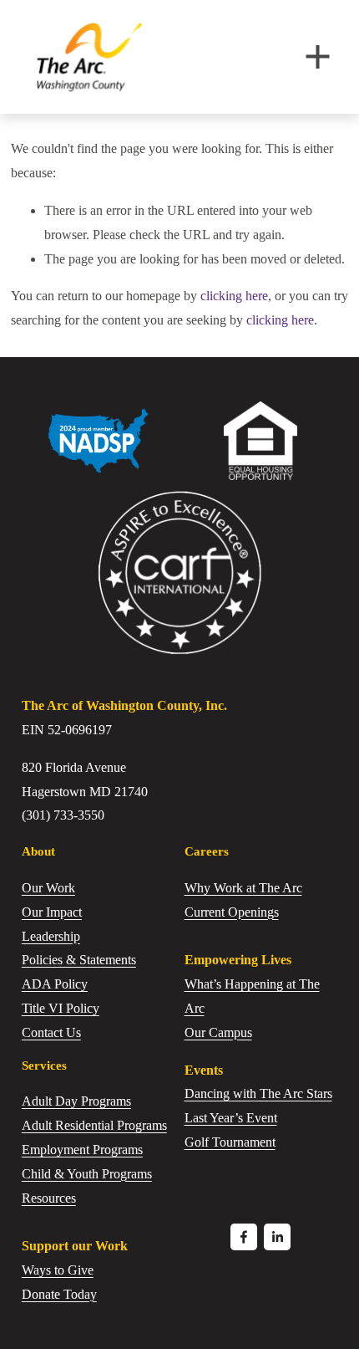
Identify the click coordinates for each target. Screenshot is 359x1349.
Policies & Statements (79, 960)
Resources (49, 1198)
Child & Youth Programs (87, 1174)
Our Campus (218, 1032)
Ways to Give (58, 1270)
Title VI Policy (60, 1008)
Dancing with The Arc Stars (258, 1093)
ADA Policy (55, 984)
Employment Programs (82, 1149)
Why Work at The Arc (243, 888)
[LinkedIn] (277, 1237)
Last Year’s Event (231, 1118)
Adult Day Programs (76, 1101)
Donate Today (59, 1294)
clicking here (234, 296)
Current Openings (232, 912)
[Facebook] (243, 1237)
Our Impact (52, 912)
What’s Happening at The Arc (252, 996)
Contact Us (51, 1032)
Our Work (48, 888)
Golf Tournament (230, 1142)
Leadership (51, 936)
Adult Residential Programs (94, 1125)
